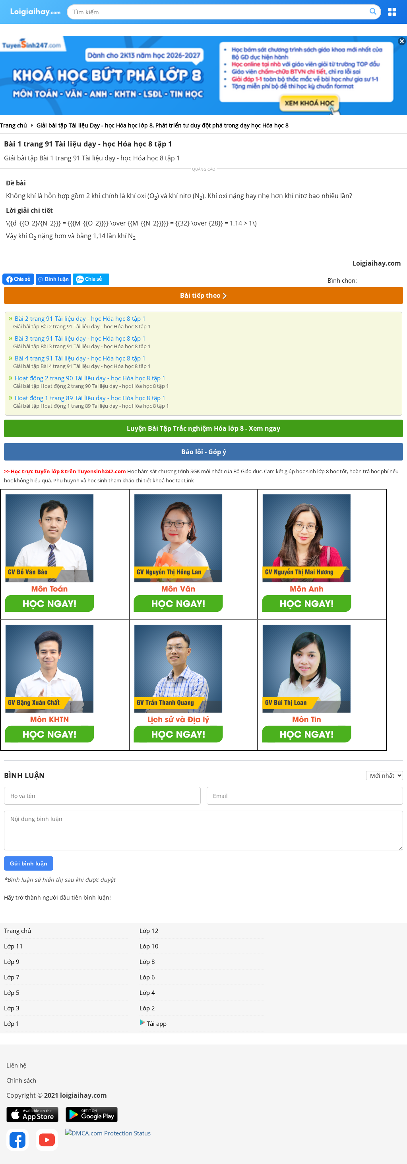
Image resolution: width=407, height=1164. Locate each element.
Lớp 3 (11, 1008)
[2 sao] (373, 279)
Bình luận (57, 279)
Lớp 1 (11, 1023)
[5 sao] (401, 279)
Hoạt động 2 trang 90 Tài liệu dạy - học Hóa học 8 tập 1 (90, 378)
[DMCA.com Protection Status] (108, 1140)
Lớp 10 (149, 946)
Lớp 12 (149, 931)
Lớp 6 (147, 977)
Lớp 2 (147, 1008)
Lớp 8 (147, 962)
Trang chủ (17, 931)
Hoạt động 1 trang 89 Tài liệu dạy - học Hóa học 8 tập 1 (90, 398)
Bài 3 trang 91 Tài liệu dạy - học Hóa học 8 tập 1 (80, 338)
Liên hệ (16, 1065)
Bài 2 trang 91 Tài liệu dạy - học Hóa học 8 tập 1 (80, 318)
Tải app (157, 1023)
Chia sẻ (21, 279)
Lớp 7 (11, 977)
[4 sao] (392, 279)
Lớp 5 (11, 992)
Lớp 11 (13, 946)
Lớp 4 (147, 992)
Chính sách (21, 1080)
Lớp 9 (11, 962)
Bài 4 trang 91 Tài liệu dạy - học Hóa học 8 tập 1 (80, 358)
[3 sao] (382, 279)
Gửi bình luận (28, 863)
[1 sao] (363, 279)
